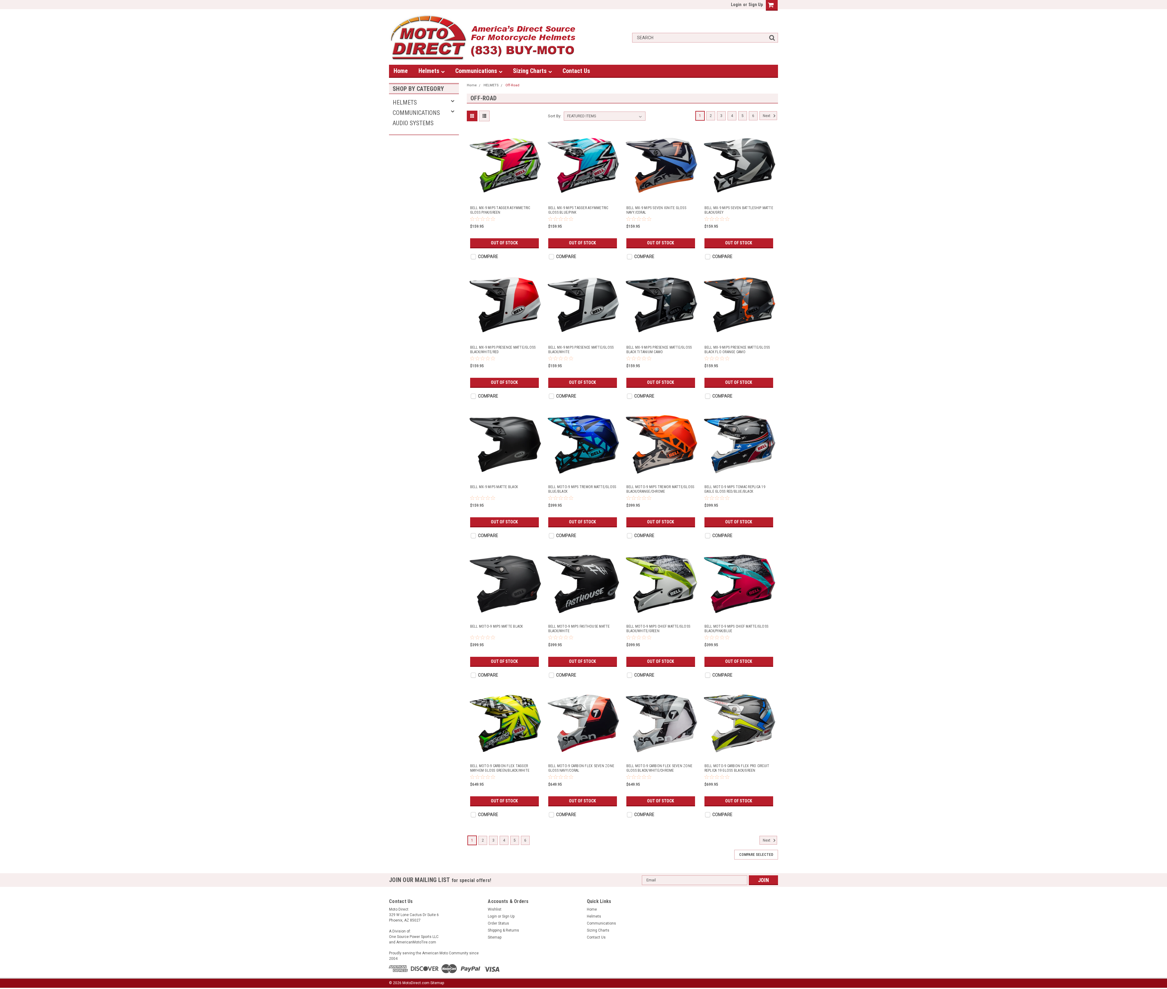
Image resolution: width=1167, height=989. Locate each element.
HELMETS (405, 102)
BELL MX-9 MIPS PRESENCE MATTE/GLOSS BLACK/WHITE (581, 349)
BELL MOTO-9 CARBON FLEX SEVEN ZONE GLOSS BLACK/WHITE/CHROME (659, 768)
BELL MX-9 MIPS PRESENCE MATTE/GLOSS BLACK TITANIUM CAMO (659, 349)
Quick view (505, 195)
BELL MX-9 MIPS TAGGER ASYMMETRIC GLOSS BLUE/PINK (578, 210)
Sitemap (494, 937)
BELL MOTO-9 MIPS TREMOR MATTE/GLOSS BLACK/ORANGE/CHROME (660, 489)
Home (401, 70)
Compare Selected (756, 855)
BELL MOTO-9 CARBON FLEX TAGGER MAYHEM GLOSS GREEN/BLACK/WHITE (500, 768)
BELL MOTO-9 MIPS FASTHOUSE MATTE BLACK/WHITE (579, 628)
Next (767, 116)
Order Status (498, 923)
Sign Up (756, 4)
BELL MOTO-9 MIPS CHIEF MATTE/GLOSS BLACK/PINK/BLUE (736, 628)
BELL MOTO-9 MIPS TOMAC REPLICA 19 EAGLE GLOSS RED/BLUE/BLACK (734, 489)
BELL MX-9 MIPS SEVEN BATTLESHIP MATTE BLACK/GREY (738, 210)
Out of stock (504, 242)
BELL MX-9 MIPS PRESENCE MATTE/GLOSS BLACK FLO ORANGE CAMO (737, 349)
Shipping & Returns (503, 930)
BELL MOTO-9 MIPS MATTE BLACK (496, 626)
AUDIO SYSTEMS (413, 123)
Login (736, 4)
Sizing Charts (530, 70)
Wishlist (494, 909)
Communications (477, 70)
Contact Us (576, 70)
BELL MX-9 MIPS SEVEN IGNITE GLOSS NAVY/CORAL (656, 210)
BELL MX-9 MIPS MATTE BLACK (494, 487)
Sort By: (554, 116)
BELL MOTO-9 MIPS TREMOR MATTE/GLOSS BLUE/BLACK (582, 489)
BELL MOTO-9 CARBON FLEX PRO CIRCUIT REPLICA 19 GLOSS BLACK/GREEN (736, 768)
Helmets (429, 70)
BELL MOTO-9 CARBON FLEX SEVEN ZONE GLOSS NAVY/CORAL (581, 768)
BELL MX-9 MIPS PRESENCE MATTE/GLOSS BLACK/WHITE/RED (503, 349)
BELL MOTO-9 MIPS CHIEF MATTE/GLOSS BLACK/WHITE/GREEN (658, 628)
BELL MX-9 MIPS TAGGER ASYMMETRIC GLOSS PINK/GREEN (500, 210)
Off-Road (512, 85)
